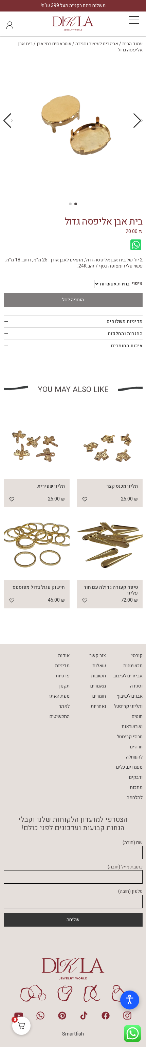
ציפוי (137, 284)
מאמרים (98, 686)
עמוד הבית (132, 43)
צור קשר (97, 655)
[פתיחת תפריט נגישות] (129, 1000)
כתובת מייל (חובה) (125, 867)
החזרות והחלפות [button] (125, 333)
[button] (8, 120)
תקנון (64, 686)
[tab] (73, 321)
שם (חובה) (133, 843)
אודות (64, 655)
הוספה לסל (73, 299)
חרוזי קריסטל (130, 736)
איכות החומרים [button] (127, 345)
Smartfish (73, 1034)
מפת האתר (59, 696)
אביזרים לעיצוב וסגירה (96, 43)
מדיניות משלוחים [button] (125, 321)
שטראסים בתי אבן (54, 43)
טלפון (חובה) (130, 891)
